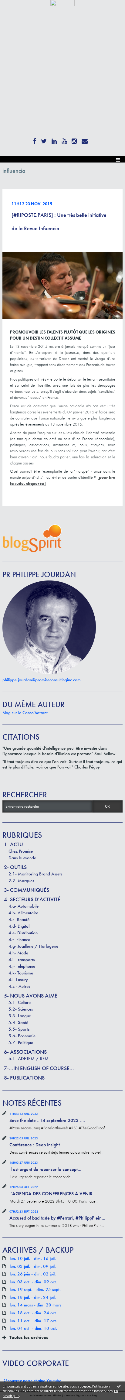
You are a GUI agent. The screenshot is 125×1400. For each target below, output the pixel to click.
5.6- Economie (21, 1036)
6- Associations (25, 1051)
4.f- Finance (19, 939)
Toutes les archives (28, 1337)
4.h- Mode (18, 953)
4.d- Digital (18, 926)
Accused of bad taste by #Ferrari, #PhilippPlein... (57, 1218)
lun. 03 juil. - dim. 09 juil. (33, 1266)
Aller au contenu (15, 10)
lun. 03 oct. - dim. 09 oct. (33, 1282)
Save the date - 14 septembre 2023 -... (47, 1120)
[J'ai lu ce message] (119, 1386)
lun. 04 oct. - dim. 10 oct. (33, 1328)
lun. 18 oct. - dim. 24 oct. (33, 1313)
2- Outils (15, 867)
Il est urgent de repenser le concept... (45, 1169)
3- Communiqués (26, 889)
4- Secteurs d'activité (32, 899)
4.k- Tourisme (20, 973)
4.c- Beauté (18, 919)
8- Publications (24, 1077)
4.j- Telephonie (21, 966)
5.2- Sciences (20, 1009)
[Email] (85, 140)
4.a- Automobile (23, 906)
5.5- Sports (18, 1029)
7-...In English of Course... (39, 1068)
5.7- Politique (20, 1042)
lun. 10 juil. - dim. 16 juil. (33, 1258)
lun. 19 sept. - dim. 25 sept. (35, 1289)
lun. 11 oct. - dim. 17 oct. (33, 1320)
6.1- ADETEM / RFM (28, 1059)
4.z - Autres (19, 986)
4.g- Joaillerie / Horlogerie (33, 946)
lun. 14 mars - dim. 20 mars (35, 1305)
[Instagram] (74, 140)
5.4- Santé (18, 1022)
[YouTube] (64, 140)
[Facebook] (34, 140)
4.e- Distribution (23, 933)
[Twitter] (44, 140)
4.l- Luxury (18, 980)
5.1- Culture (19, 1002)
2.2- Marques (21, 881)
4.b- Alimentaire (23, 913)
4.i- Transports (21, 960)
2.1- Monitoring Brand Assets (35, 874)
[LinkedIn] (54, 140)
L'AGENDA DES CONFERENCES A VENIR (51, 1193)
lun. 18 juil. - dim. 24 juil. (33, 1297)
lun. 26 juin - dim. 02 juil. (33, 1274)
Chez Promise (20, 851)
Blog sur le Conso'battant (25, 713)
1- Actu (13, 844)
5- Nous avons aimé (30, 995)
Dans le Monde (22, 858)
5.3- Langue (19, 1016)
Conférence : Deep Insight (34, 1145)
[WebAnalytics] (62, 2)
